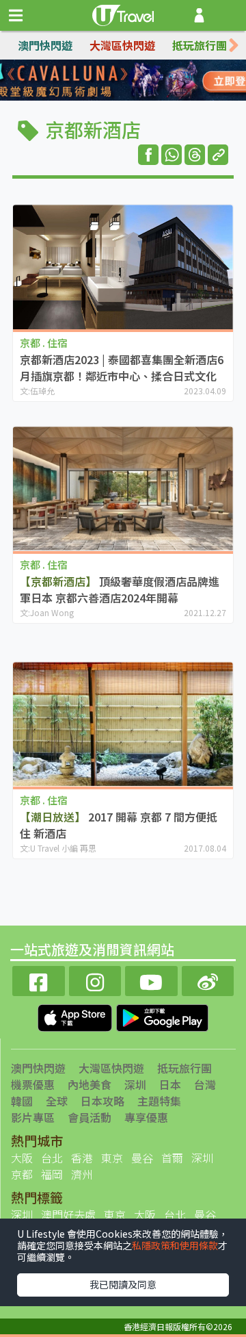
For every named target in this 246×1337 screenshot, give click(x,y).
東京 (112, 1157)
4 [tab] (154, 81)
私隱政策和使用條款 (175, 1245)
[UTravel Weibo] (208, 979)
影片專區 (33, 1117)
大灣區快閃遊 (122, 45)
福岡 (52, 1174)
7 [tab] (133, 97)
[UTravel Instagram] (95, 979)
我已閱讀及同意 (123, 1284)
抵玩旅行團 (199, 45)
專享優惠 (146, 1117)
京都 (22, 1174)
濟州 (82, 1174)
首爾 (172, 1157)
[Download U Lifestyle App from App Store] (76, 1016)
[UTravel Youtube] (151, 979)
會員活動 (89, 1117)
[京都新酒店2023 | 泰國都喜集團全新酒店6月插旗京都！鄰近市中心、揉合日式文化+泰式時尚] (123, 267)
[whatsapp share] (171, 155)
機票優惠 (33, 1084)
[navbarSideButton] (15, 15)
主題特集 (159, 1101)
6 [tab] (113, 97)
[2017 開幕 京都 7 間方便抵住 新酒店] (123, 724)
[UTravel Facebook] (38, 979)
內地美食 (89, 1084)
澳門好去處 (68, 1214)
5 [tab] (92, 97)
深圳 (135, 1084)
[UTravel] (123, 13)
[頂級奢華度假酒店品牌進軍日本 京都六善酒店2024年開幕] (123, 488)
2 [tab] (113, 81)
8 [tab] (154, 97)
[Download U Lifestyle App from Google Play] (162, 1016)
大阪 (22, 1157)
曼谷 (142, 1157)
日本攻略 (102, 1101)
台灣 (205, 1084)
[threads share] (195, 155)
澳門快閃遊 (45, 45)
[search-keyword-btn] (228, 15)
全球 (57, 1101)
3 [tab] (133, 81)
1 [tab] (92, 81)
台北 (52, 1157)
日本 (170, 1084)
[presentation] (233, 45)
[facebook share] (148, 155)
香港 (82, 1157)
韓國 (22, 1101)
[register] (199, 15)
